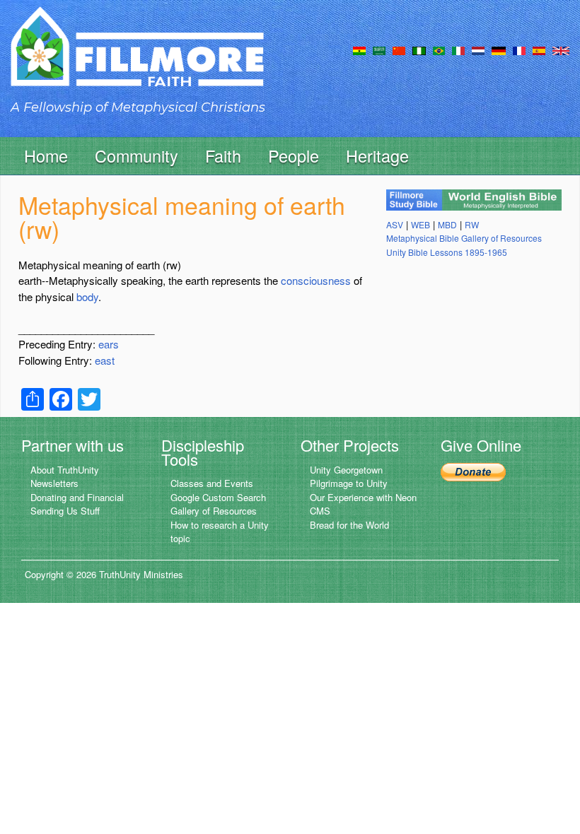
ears (108, 343)
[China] (399, 49)
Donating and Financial (77, 497)
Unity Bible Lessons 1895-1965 (446, 252)
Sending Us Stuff (65, 510)
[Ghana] (359, 49)
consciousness (316, 280)
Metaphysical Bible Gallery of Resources (464, 238)
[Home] (137, 59)
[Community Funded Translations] (560, 49)
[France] (519, 49)
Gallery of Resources (213, 510)
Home (46, 155)
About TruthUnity (64, 469)
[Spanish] (539, 49)
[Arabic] (379, 49)
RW (472, 224)
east (105, 360)
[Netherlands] (478, 49)
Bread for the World (349, 524)
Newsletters (54, 483)
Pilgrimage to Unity (349, 483)
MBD (447, 224)
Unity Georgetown (346, 469)
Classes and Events (211, 483)
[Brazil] (439, 49)
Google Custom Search (218, 497)
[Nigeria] (419, 49)
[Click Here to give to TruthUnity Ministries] (473, 471)
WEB (420, 224)
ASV (394, 224)
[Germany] (499, 49)
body (87, 296)
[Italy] (458, 49)
